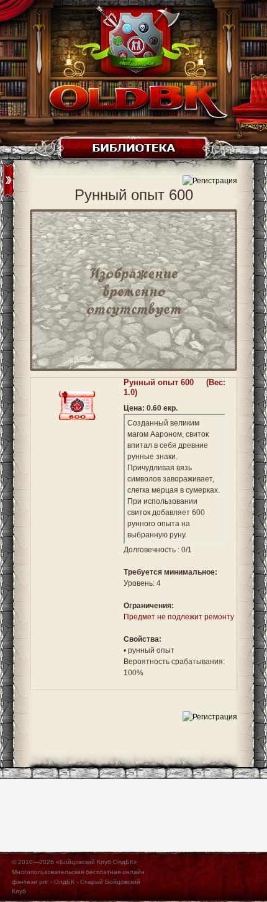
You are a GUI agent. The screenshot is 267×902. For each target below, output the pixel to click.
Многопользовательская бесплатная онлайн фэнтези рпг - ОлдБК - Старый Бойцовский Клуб (78, 881)
